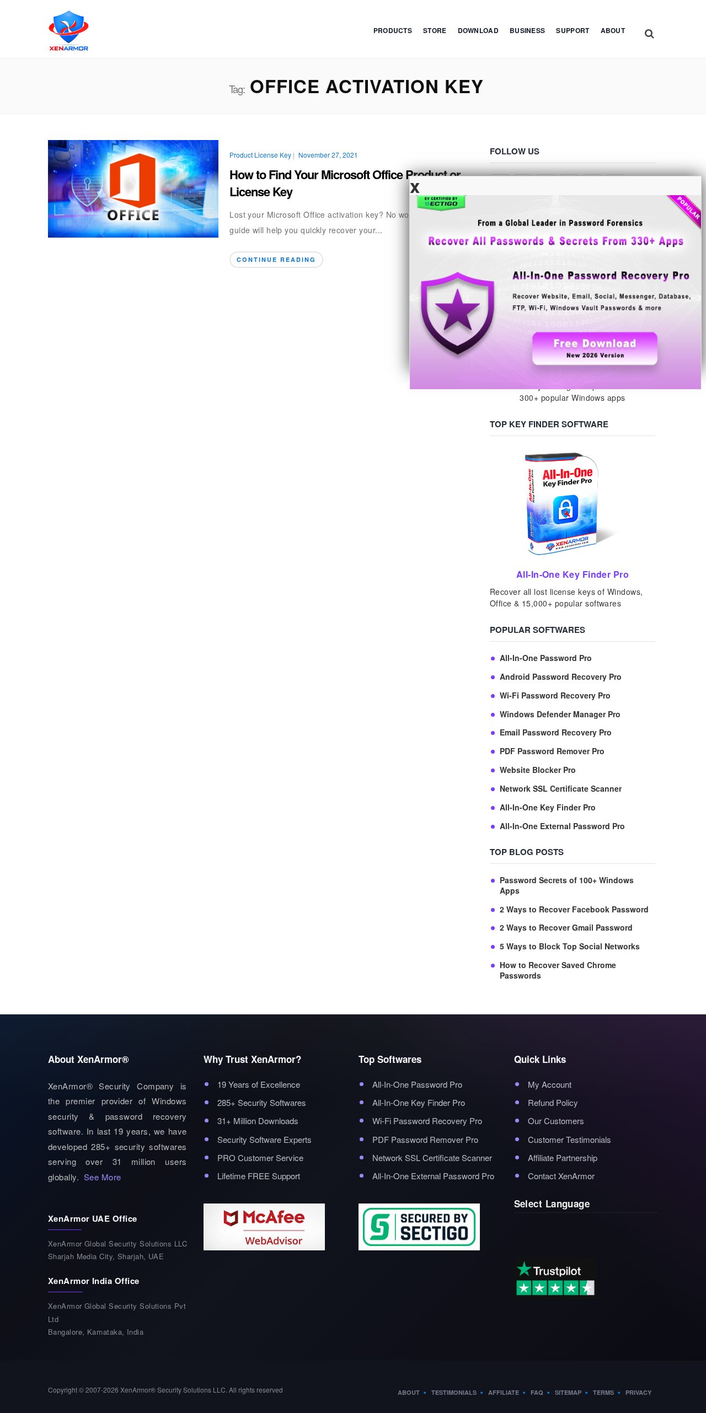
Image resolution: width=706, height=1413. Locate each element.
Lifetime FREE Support (258, 1175)
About (613, 30)
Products (392, 30)
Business (527, 30)
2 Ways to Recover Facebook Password (574, 909)
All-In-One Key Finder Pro (548, 807)
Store (435, 30)
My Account (549, 1084)
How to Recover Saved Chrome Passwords (558, 970)
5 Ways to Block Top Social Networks (570, 946)
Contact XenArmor (561, 1175)
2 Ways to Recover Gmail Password (566, 927)
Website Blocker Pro (538, 770)
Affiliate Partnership (562, 1157)
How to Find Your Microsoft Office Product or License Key (345, 182)
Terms (603, 1392)
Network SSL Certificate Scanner (561, 788)
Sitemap (568, 1392)
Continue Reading (276, 259)
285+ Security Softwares (261, 1102)
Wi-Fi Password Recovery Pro (555, 695)
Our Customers (556, 1120)
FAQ (537, 1392)
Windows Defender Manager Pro (560, 714)
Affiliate (503, 1392)
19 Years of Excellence (258, 1084)
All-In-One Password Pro (546, 658)
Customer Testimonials (569, 1139)
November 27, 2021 (328, 154)
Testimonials (454, 1392)
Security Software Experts (264, 1139)
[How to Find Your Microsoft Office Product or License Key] (133, 187)
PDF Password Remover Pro (552, 751)
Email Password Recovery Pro (556, 732)
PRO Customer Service (260, 1157)
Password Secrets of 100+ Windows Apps (567, 885)
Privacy (638, 1392)
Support (572, 30)
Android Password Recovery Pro (561, 676)
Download (478, 30)
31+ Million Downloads (257, 1120)
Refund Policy (553, 1102)
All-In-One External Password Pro (562, 826)
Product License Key (260, 155)
